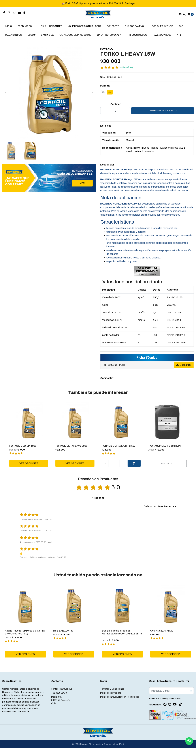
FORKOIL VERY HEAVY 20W (71, 446)
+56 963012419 (59, 693)
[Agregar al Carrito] (134, 463)
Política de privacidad (110, 693)
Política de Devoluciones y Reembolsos (119, 697)
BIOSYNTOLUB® (138, 35)
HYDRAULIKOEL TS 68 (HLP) (164, 446)
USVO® (32, 35)
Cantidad (115, 104)
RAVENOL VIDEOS (162, 35)
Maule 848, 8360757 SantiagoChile (60, 700)
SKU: (103, 77)
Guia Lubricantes (51, 26)
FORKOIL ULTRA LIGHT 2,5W (118, 446)
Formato (105, 85)
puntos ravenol (135, 26)
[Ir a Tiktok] (24, 13)
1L (103, 92)
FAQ (181, 26)
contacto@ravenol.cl (61, 689)
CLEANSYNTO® (13, 35)
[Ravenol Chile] (98, 14)
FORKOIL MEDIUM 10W (22, 446)
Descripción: (107, 164)
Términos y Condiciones (112, 689)
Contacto (113, 26)
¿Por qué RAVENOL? (162, 26)
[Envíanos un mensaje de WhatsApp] (189, 741)
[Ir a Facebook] (4, 13)
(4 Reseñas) (126, 67)
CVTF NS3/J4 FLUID (161, 630)
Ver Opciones (28, 463)
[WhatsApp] (14, 13)
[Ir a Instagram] (9, 13)
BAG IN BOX (47, 35)
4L (109, 92)
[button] (160, 506)
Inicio (8, 26)
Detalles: (105, 125)
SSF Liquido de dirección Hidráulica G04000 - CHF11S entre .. (122, 633)
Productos (24, 26)
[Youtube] (19, 13)
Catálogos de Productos (75, 35)
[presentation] (5, 94)
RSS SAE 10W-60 (63, 630)
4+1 (179, 35)
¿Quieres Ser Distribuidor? (84, 26)
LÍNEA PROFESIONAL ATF (110, 35)
